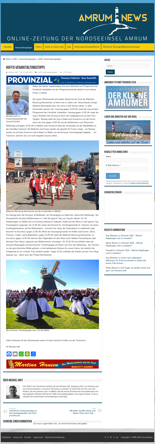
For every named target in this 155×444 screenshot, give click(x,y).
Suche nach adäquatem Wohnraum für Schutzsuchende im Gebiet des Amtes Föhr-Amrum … (126, 260)
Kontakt (27, 437)
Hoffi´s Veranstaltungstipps (24, 59)
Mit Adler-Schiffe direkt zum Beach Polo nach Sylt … (83, 411)
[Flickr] (114, 437)
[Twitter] (111, 437)
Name (108, 156)
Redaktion (6, 437)
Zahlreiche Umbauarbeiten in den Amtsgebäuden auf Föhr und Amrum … (23, 412)
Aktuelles (8, 47)
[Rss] (105, 437)
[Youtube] (117, 437)
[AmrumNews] (77, 23)
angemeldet (48, 423)
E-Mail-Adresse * (113, 165)
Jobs (69, 47)
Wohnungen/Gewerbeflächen (86, 47)
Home (8, 59)
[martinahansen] (52, 364)
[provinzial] (52, 80)
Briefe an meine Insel (54, 47)
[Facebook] (108, 437)
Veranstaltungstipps (23, 47)
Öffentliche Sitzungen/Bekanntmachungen (121, 47)
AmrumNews (147, 437)
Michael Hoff (13, 72)
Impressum (38, 437)
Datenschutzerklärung (139, 183)
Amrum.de (17, 437)
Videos (39, 47)
